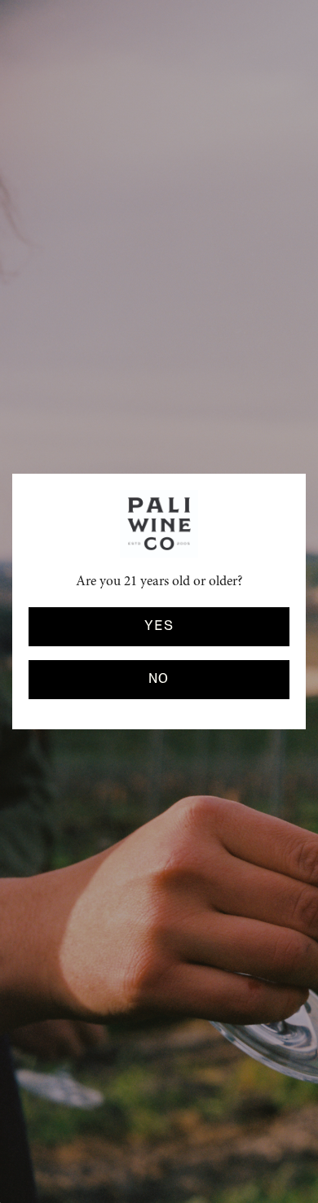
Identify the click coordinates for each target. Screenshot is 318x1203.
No (159, 678)
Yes (159, 626)
